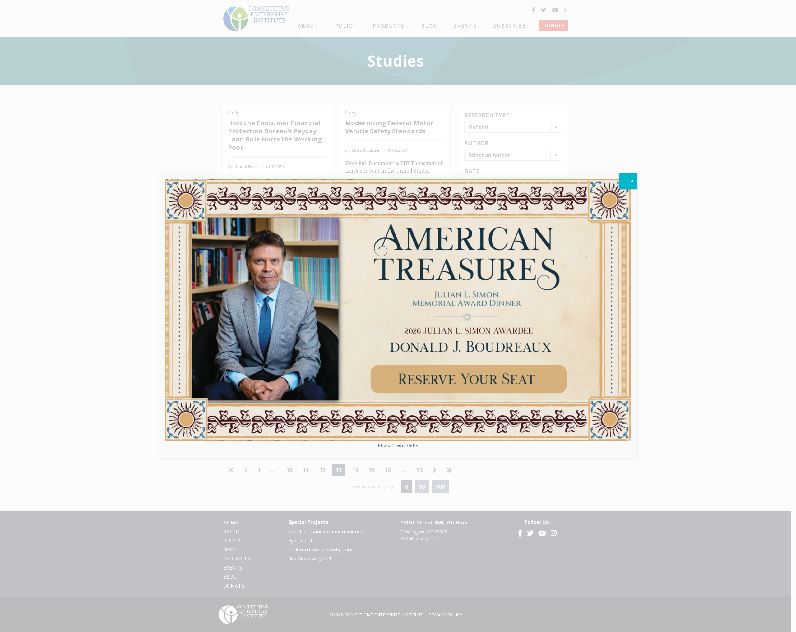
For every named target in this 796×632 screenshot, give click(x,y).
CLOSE (628, 181)
